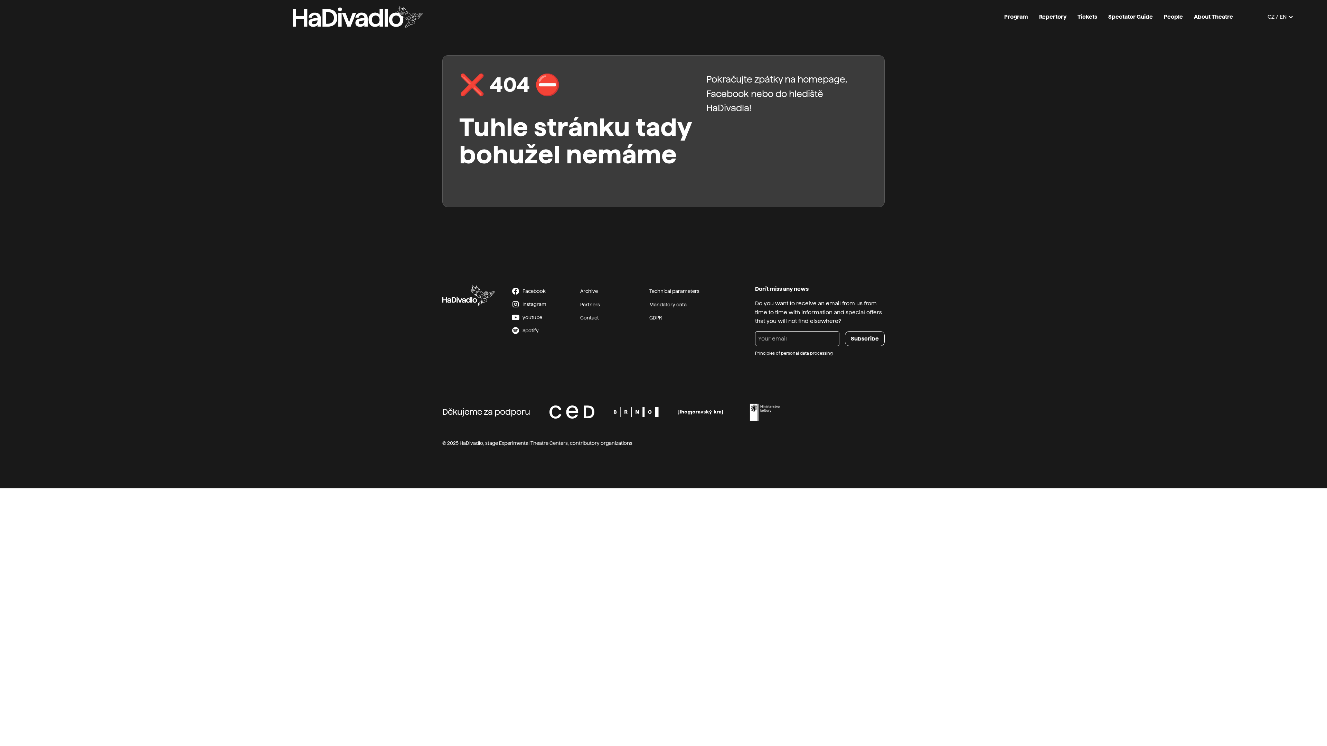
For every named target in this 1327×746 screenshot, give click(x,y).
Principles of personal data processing (794, 353)
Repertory (1052, 16)
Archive (589, 291)
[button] (1280, 17)
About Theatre (1213, 16)
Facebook (727, 93)
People (1173, 16)
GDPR (655, 318)
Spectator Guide (1130, 16)
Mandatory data (668, 304)
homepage (821, 79)
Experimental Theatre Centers (533, 443)
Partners (590, 304)
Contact (589, 318)
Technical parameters (674, 291)
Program (1016, 16)
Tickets (1087, 16)
